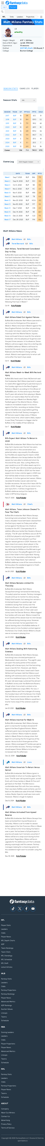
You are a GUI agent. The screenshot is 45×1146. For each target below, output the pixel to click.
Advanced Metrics (8, 1002)
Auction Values (7, 1009)
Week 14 (7, 208)
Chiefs (30, 504)
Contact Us (5, 1116)
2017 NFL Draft (26, 48)
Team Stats (5, 952)
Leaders (20, 17)
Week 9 (7, 189)
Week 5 (7, 185)
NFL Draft (4, 963)
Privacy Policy (6, 1124)
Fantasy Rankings (7, 994)
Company (5, 1109)
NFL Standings (6, 956)
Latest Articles (6, 967)
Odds (3, 933)
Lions (29, 762)
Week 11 (7, 196)
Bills (29, 239)
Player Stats (6, 925)
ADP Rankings (6, 1005)
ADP (2, 944)
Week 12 (7, 200)
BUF (14, 116)
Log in (5, 7)
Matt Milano (17, 239)
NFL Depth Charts (8, 940)
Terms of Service (7, 1128)
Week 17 (7, 220)
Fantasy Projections (8, 990)
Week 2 (7, 181)
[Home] (16, 3)
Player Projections (8, 1044)
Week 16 (7, 216)
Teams (4, 1017)
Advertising (5, 1120)
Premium (13, 7)
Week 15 (7, 212)
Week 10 (7, 193)
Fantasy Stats (6, 979)
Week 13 (7, 204)
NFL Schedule (6, 959)
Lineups (4, 1013)
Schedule (5, 1020)
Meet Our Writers (8, 1113)
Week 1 (7, 177)
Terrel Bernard (18, 244)
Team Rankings (7, 948)
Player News (6, 937)
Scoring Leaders (7, 1032)
